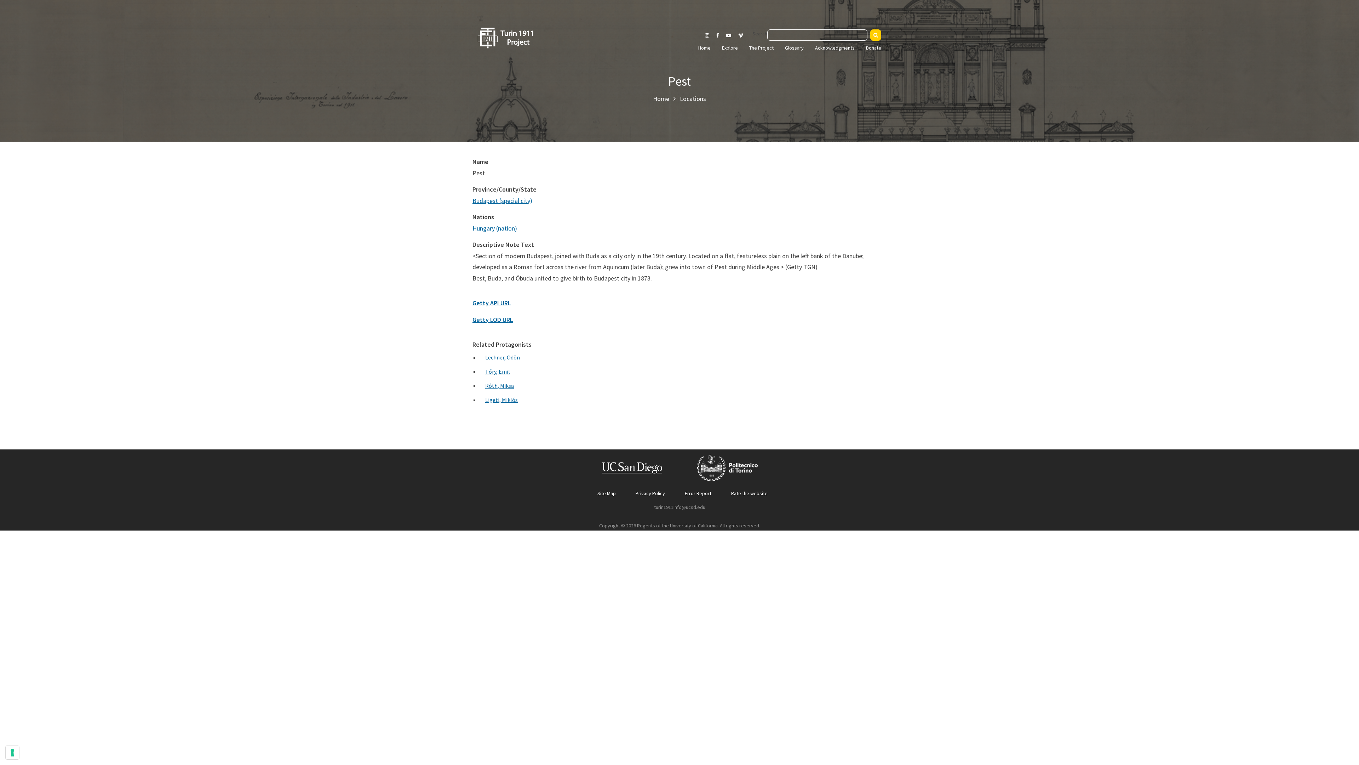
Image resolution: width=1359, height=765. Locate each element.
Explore (730, 48)
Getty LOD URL (492, 320)
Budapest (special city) (502, 201)
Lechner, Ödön (502, 357)
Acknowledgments (835, 48)
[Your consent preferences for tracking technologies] (12, 752)
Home (704, 48)
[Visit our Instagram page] (707, 35)
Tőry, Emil (497, 371)
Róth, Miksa (499, 385)
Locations (693, 99)
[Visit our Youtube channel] (729, 35)
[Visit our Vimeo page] (743, 35)
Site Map (606, 493)
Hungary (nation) (494, 228)
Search (759, 33)
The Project (761, 48)
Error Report (698, 493)
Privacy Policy (650, 493)
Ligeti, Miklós (501, 399)
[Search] (875, 35)
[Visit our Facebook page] (718, 35)
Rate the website (749, 493)
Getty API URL (491, 303)
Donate (873, 48)
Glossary (794, 48)
